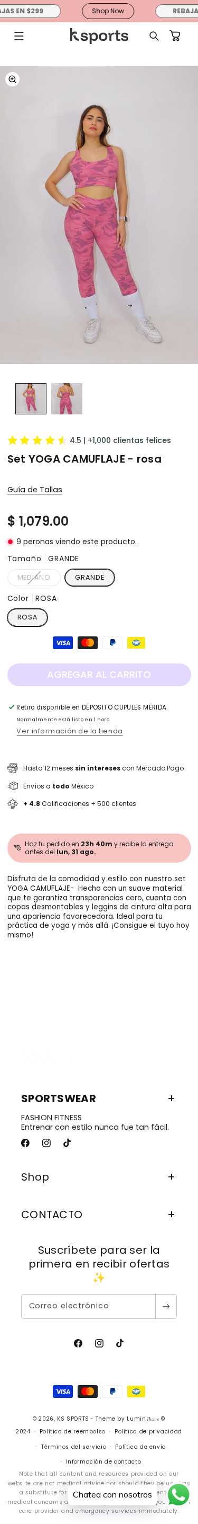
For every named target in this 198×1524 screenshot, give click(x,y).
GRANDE (89, 577)
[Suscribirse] (165, 1306)
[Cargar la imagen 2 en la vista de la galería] (66, 398)
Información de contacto (104, 1461)
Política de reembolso (73, 1431)
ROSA (27, 617)
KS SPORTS (73, 1418)
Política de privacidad (148, 1431)
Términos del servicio (73, 1446)
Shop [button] (35, 1176)
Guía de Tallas (34, 489)
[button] (19, 36)
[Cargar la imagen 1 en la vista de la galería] (30, 398)
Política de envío (140, 1446)
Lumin (143, 1418)
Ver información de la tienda (69, 731)
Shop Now (102, 10)
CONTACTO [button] (51, 1214)
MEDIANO (39, 579)
